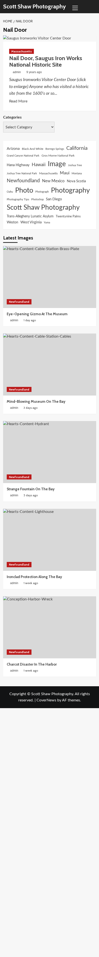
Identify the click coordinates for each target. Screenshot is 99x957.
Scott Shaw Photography (34, 6)
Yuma (47, 222)
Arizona (13, 149)
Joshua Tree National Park (22, 173)
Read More (18, 102)
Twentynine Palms (68, 216)
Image (57, 164)
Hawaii (39, 165)
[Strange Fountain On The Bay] (49, 452)
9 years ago (34, 72)
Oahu (10, 191)
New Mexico (53, 181)
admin (17, 72)
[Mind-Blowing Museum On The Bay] (49, 365)
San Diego (54, 199)
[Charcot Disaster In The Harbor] (49, 627)
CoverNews (46, 700)
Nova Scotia (76, 181)
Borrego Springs (54, 149)
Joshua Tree (75, 165)
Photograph (42, 191)
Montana (77, 173)
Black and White (32, 148)
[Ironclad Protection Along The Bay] (49, 540)
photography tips (18, 199)
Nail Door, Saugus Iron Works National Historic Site (45, 61)
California (76, 148)
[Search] (93, 6)
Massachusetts (21, 51)
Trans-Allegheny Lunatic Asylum (30, 216)
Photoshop (37, 199)
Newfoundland (23, 180)
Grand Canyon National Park (23, 155)
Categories (12, 117)
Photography (70, 190)
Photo (24, 190)
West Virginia (31, 222)
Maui (64, 173)
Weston (12, 222)
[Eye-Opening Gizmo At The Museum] (49, 277)
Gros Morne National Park (58, 155)
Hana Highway (18, 165)
